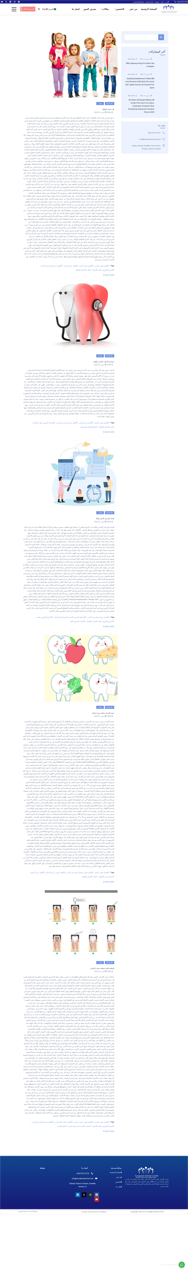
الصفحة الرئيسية (114, 1172)
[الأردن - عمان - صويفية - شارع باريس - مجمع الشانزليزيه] (171, 2)
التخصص (116, 1181)
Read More (108, 275)
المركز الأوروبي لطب (43, 617)
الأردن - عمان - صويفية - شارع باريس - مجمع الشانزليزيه (151, 2)
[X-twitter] (84, 1194)
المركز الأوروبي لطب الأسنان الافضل (99, 621)
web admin (131, 59)
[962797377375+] (175, 2)
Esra (109, 112)
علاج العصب (60, 1126)
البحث (161, 37)
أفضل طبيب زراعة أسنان (54, 872)
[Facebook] (96, 1194)
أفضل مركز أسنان (70, 266)
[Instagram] (90, 1194)
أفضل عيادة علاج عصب (62, 1122)
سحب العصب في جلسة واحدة (78, 1126)
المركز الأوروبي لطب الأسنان (102, 270)
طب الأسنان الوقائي (82, 270)
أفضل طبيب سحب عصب (83, 1122)
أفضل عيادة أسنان (85, 266)
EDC (144, 1211)
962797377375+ (182, 2)
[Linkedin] (78, 1194)
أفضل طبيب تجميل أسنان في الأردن (79, 872)
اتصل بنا (117, 1186)
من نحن (117, 1177)
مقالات (99, 103)
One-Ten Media (32, 1211)
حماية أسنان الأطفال (105, 876)
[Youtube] (96, 1199)
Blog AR (109, 103)
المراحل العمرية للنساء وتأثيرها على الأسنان (69, 617)
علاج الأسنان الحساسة (88, 427)
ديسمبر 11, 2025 (145, 59)
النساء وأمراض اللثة (77, 621)
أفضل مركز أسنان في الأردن (50, 266)
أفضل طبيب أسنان (101, 266)
